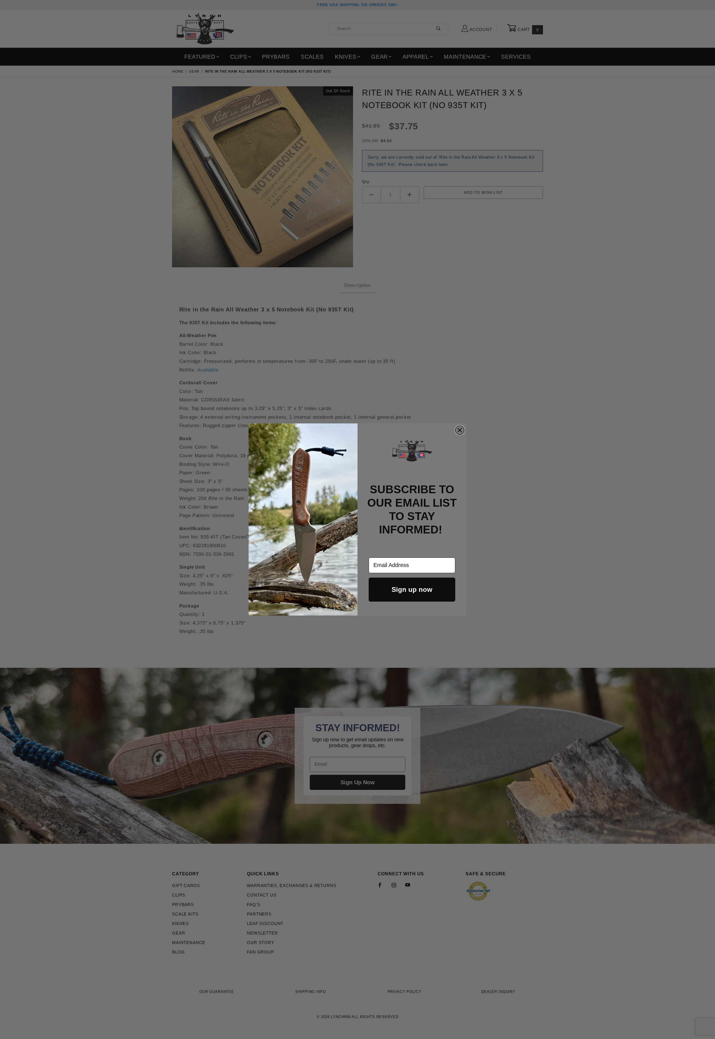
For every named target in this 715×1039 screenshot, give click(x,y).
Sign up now (412, 589)
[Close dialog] (459, 430)
